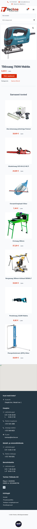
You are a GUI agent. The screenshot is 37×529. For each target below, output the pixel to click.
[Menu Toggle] (33, 9)
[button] (33, 28)
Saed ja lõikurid (15, 81)
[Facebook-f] (4, 487)
